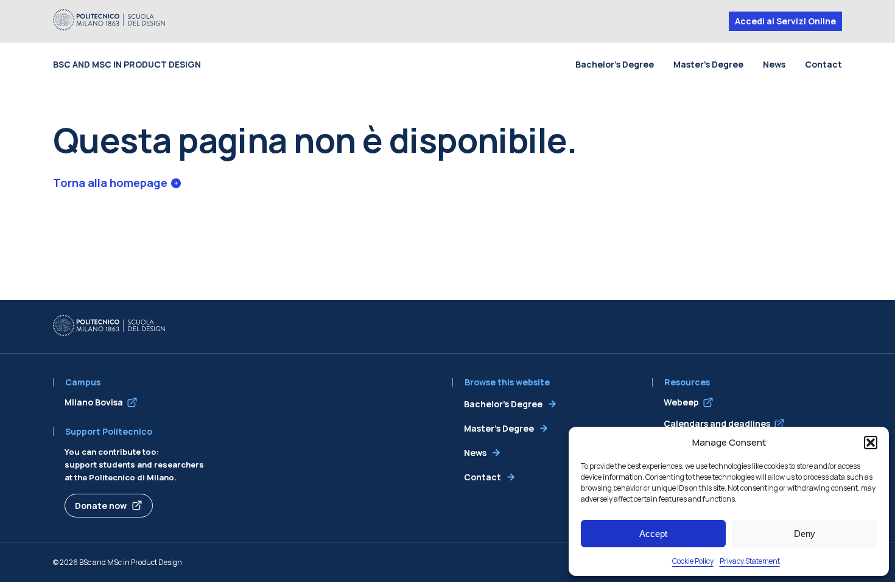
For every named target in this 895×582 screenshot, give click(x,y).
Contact (823, 64)
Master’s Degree (708, 64)
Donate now (101, 505)
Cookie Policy (693, 561)
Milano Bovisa (94, 402)
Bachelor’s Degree (614, 64)
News (774, 64)
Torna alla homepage (110, 182)
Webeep (681, 402)
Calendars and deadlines (717, 423)
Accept (653, 533)
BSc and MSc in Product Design (127, 64)
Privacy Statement (750, 561)
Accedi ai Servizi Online (785, 21)
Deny (804, 533)
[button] (871, 442)
